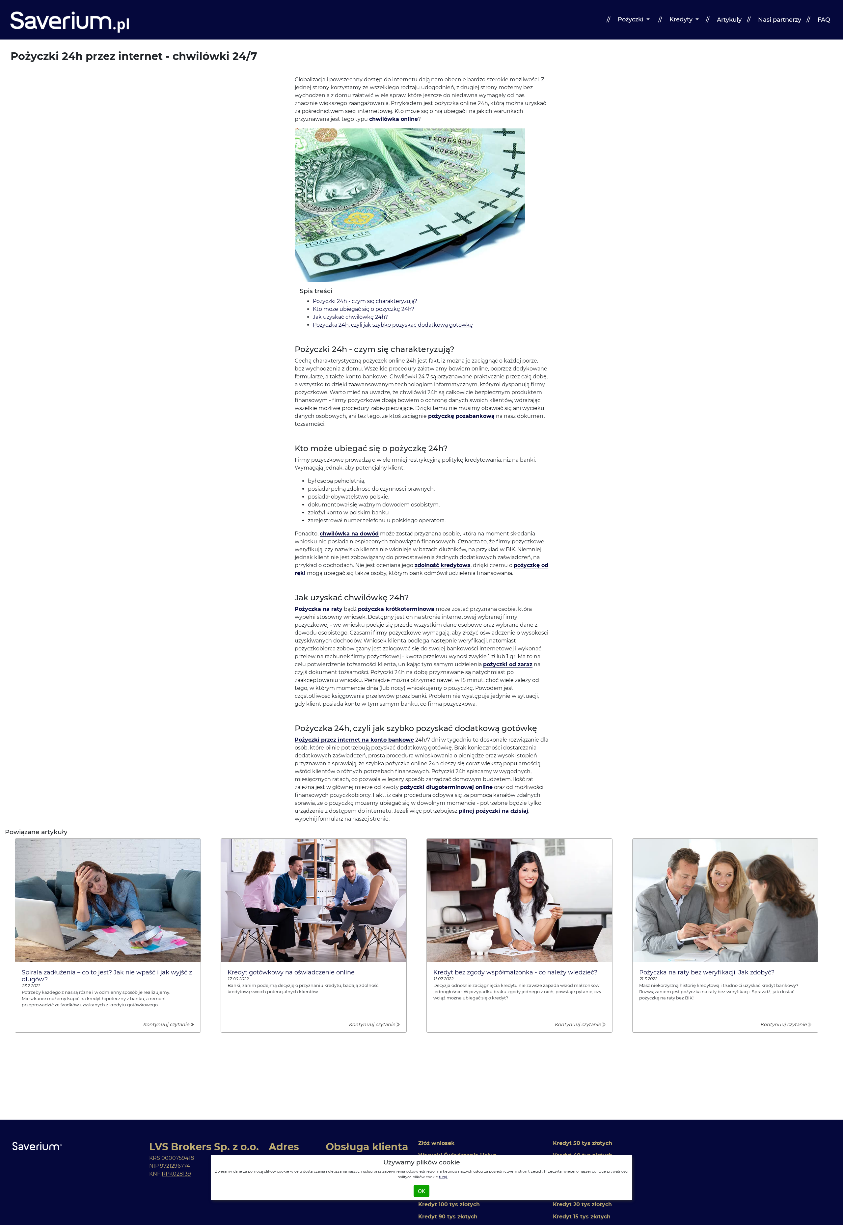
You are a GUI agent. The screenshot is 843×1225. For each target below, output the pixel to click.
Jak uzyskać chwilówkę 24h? (350, 317)
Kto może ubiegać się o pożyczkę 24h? (363, 309)
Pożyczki (630, 19)
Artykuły (728, 19)
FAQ (823, 19)
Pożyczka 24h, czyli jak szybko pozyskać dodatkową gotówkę (393, 325)
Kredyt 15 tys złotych (582, 1216)
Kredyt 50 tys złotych (582, 1143)
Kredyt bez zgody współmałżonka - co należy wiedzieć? (515, 972)
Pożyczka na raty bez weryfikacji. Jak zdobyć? (707, 972)
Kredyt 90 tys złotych (447, 1216)
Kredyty (681, 19)
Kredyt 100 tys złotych (449, 1204)
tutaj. (443, 1177)
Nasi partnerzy (778, 19)
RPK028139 (176, 1174)
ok (421, 1191)
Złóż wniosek (436, 1143)
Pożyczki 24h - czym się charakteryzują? (365, 301)
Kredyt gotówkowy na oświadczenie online (291, 972)
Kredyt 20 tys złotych (582, 1204)
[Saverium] (69, 20)
